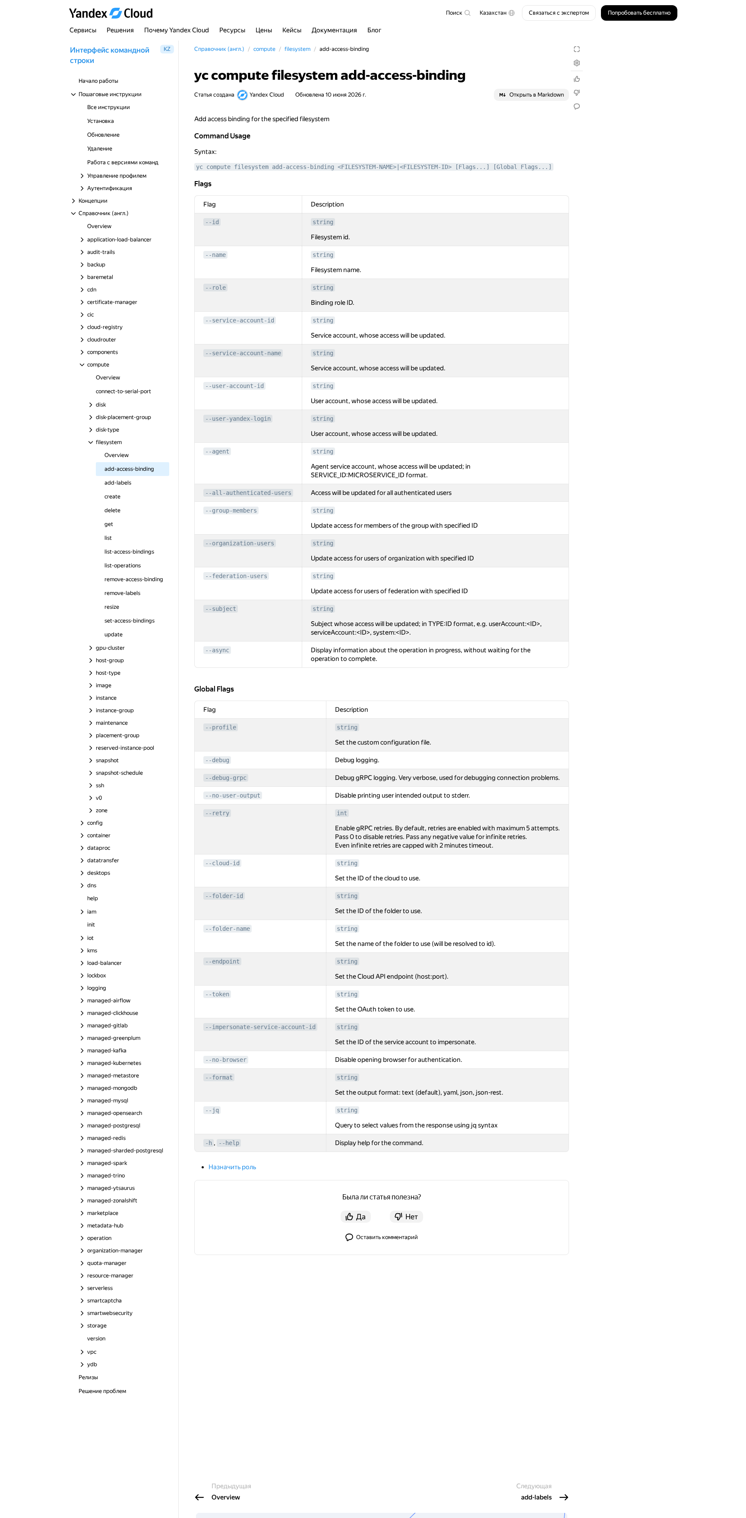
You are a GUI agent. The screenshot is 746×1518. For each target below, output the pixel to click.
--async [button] (217, 650)
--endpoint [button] (222, 961)
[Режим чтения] (577, 49)
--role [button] (215, 287)
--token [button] (217, 994)
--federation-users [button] (236, 576)
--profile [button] (220, 727)
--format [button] (219, 1077)
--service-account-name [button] (243, 353)
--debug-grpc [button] (226, 777)
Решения (120, 30)
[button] (497, 13)
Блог (374, 30)
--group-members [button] (231, 510)
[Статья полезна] (577, 79)
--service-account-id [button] (239, 320)
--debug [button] (217, 760)
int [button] (342, 813)
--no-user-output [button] (232, 795)
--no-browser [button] (226, 1059)
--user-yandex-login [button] (238, 418)
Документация (334, 30)
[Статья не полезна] (577, 93)
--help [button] (228, 1142)
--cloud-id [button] (222, 863)
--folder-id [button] (224, 895)
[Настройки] (577, 63)
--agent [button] (217, 451)
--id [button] (212, 222)
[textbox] (458, 13)
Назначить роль (232, 1167)
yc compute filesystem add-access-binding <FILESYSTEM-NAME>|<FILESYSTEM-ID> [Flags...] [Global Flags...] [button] (374, 166)
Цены (264, 30)
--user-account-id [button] (234, 385)
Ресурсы (232, 30)
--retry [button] (217, 813)
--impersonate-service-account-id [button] (260, 1026)
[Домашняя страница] (115, 12)
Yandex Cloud (267, 94)
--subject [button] (220, 608)
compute (264, 49)
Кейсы (291, 30)
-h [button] (208, 1142)
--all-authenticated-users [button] (248, 492)
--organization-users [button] (239, 543)
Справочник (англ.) (219, 49)
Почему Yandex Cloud (176, 30)
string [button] (323, 222)
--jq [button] (212, 1110)
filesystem (297, 49)
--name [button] (215, 254)
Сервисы (83, 30)
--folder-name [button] (227, 928)
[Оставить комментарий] (577, 106)
